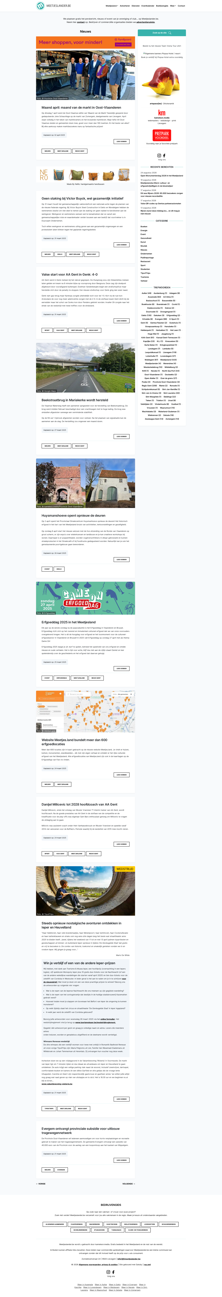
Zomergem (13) (172, 419)
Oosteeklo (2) (171, 374)
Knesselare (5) (171, 341)
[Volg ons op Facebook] (165, 155)
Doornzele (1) (152, 311)
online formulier (107, 1019)
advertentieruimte (145, 22)
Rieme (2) (163, 385)
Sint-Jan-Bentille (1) (171, 389)
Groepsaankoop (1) (153, 326)
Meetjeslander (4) (153, 363)
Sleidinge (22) (170, 397)
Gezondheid (146, 238)
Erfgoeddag (62, 678)
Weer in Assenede (85, 1284)
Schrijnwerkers (80, 1230)
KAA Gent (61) (147, 337)
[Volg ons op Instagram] (159, 155)
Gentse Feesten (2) (158, 323)
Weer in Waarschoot (98, 1290)
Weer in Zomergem (132, 1290)
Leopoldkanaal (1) (153, 352)
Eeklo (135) (146, 315)
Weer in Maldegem (111, 1287)
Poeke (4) (146, 382)
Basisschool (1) (153, 300)
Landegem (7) (154, 348)
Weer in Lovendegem (92, 1287)
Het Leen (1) (175, 330)
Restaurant (145, 261)
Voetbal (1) (176, 404)
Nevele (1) (155, 371)
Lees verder (121, 141)
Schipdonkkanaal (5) (151, 389)
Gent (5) (144, 323)
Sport (47, 330)
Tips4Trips (49, 1108)
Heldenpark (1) (147, 330)
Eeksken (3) (159, 315)
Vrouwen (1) (152, 408)
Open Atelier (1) (151, 378)
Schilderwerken (169, 1224)
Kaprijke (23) (149, 341)
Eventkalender (148, 6)
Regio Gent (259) (149, 385)
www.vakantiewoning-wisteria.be (57, 1084)
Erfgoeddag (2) (173, 315)
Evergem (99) (161, 319)
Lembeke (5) (167, 348)
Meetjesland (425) (168, 360)
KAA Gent (60, 330)
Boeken (144, 226)
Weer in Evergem (129, 1284)
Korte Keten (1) (151, 345)
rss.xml (147, 1264)
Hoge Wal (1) (153, 334)
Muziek (144, 246)
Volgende (127, 1184)
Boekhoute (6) (148, 304)
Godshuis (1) (175, 323)
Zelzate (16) (168, 415)
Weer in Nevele (127, 1287)
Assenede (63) (154, 297)
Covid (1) (176, 304)
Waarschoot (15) (167, 408)
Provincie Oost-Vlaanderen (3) (166, 382)
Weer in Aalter (101, 1284)
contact (81, 22)
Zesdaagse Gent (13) (154, 419)
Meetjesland (62, 151)
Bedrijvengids (162, 6)
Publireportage (147, 257)
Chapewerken (76, 1224)
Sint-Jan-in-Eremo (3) (151, 393)
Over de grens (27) (168, 378)
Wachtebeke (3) (149, 411)
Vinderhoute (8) (162, 404)
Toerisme (145, 277)
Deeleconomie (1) (155, 308)
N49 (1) (145, 371)
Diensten (136, 6)
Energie (144, 230)
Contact (181, 6)
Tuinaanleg (116, 1230)
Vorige (41, 1184)
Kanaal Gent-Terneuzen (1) (168, 337)
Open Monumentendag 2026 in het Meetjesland (162, 175)
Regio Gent (79, 151)
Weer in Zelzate (115, 1290)
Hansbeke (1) (170, 326)
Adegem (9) (174, 293)
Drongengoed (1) (167, 311)
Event (47, 569)
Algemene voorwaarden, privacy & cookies (98, 1264)
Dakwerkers (94, 1224)
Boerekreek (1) (163, 304)
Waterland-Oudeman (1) (168, 411)
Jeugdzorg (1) (167, 334)
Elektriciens (112, 1224)
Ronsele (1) (175, 385)
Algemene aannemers (55, 1224)
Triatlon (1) (161, 400)
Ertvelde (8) (147, 319)
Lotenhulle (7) (152, 356)
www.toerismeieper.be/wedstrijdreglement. (95, 1022)
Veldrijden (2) (147, 404)
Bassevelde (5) (168, 300)
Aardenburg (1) (160, 293)
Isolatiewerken (130, 1224)
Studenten (145, 269)
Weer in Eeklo (115, 1284)
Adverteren (125, 6)
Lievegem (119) (169, 352)
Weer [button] (172, 6)
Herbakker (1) (162, 330)
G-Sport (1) (174, 319)
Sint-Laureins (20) (171, 393)
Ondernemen (146, 253)
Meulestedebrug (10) (153, 367)
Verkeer (144, 281)
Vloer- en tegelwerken (138, 1230)
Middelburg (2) (171, 367)
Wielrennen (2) (154, 415)
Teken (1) (150, 400)
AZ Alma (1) (168, 297)
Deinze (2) (169, 308)
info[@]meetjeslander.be (129, 1259)
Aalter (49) (146, 293)
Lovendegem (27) (168, 356)
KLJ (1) (160, 341)
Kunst (143, 242)
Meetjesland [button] (111, 6)
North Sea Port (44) (170, 371)
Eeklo (59, 254)
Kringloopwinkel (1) (168, 345)
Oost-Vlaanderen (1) (154, 374)
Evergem (61, 1170)
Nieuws (48, 151)
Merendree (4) (169, 363)
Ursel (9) (172, 400)
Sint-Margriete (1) (153, 397)
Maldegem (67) (151, 360)
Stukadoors (99, 1230)
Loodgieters (149, 1224)
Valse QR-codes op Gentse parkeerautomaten (161, 203)
